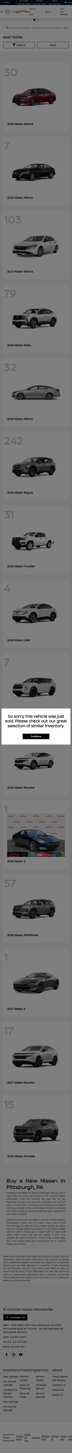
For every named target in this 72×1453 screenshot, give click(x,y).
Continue (36, 736)
